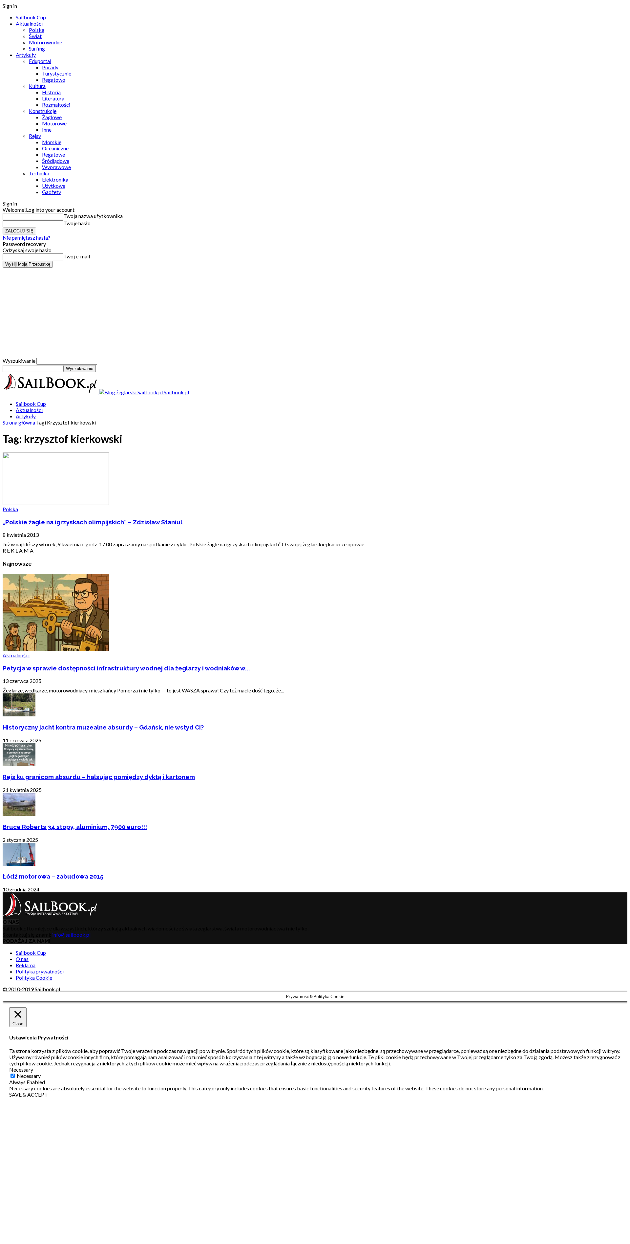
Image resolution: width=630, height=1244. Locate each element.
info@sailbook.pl (71, 934)
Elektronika (55, 179)
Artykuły (26, 55)
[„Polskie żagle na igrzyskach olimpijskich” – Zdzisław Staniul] (56, 503)
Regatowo (53, 79)
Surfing (37, 48)
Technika (39, 173)
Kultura (37, 86)
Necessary (29, 1076)
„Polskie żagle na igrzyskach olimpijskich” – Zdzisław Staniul (92, 522)
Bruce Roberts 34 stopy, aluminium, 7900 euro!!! (75, 826)
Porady (50, 67)
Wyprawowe (56, 167)
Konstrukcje (42, 111)
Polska (36, 30)
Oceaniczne (55, 148)
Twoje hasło (77, 223)
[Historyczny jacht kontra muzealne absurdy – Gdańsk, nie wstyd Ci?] (19, 714)
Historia (51, 92)
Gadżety (51, 192)
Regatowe (53, 154)
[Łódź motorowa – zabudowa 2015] (19, 864)
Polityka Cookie (34, 977)
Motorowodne (45, 42)
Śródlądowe (55, 161)
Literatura (53, 98)
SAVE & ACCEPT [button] (28, 1094)
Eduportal (40, 61)
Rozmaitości (56, 104)
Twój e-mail (76, 256)
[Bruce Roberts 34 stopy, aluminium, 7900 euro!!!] (19, 814)
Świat (35, 36)
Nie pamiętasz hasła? (26, 237)
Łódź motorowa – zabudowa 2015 (53, 876)
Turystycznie (56, 73)
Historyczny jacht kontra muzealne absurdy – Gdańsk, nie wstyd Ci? (103, 727)
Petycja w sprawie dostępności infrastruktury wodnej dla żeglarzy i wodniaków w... (126, 668)
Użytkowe (53, 186)
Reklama (25, 965)
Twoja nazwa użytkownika (93, 216)
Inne (47, 129)
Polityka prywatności (40, 971)
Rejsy (35, 136)
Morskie (51, 142)
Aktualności (29, 23)
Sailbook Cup (31, 17)
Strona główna (19, 422)
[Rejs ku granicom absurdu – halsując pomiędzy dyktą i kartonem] (19, 764)
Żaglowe (52, 117)
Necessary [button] (21, 1069)
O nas (22, 959)
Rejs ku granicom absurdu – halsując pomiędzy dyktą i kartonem (99, 776)
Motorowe (54, 123)
